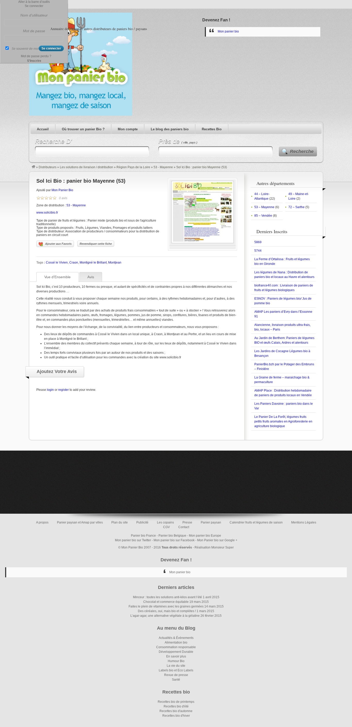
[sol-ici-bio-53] (202, 242)
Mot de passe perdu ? (36, 56)
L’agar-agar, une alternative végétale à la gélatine (165, 616)
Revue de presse (176, 675)
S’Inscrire (34, 61)
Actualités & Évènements (176, 638)
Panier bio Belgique (172, 535)
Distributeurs (47, 167)
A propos (42, 522)
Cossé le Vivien (57, 262)
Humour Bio (176, 661)
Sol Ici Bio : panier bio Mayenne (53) (80, 181)
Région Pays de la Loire (133, 167)
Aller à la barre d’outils (34, 2)
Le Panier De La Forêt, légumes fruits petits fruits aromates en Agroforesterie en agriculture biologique (283, 421)
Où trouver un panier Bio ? (83, 129)
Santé (176, 679)
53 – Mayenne (264, 207)
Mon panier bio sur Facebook (174, 540)
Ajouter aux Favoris (58, 243)
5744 (258, 250)
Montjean (114, 262)
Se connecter (34, 6)
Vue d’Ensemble (57, 277)
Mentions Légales (303, 522)
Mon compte (128, 129)
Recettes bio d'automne (176, 711)
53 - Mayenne (163, 167)
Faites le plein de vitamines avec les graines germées (166, 606)
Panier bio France (143, 535)
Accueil (43, 129)
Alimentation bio (176, 642)
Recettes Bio (212, 129)
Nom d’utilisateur (34, 15)
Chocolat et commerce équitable (166, 602)
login (50, 390)
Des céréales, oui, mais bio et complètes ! (167, 611)
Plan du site (119, 522)
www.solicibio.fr (47, 212)
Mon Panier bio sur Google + (217, 540)
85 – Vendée (263, 215)
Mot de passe (34, 31)
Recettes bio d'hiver (176, 715)
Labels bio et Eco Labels (176, 670)
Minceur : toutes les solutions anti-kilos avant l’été (167, 597)
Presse (187, 522)
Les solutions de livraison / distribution (86, 167)
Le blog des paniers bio (170, 129)
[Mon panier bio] (33, 167)
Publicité (142, 522)
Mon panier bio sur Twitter (133, 540)
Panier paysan (211, 522)
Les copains (165, 522)
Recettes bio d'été (176, 706)
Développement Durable (176, 652)
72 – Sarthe (296, 207)
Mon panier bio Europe (205, 535)
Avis (90, 277)
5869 (258, 242)
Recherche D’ (53, 141)
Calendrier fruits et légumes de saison (256, 522)
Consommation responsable (176, 647)
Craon (73, 262)
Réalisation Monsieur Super (214, 547)
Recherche (302, 151)
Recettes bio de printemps (176, 702)
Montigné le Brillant (93, 262)
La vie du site (176, 665)
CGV (166, 527)
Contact (183, 527)
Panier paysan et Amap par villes (80, 522)
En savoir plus (176, 656)
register (63, 390)
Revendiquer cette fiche (96, 243)
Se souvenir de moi (25, 48)
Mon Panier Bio (62, 190)
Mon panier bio (228, 31)
